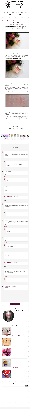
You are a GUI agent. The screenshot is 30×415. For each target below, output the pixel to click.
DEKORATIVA (17, 12)
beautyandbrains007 (7, 286)
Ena (5, 171)
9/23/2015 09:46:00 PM (10, 237)
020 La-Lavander (21, 53)
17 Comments (21, 24)
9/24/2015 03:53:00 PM (15, 245)
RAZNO (14, 14)
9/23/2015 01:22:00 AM (10, 186)
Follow (3, 396)
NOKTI (22, 12)
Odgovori (5, 159)
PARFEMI (26, 12)
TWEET (13, 128)
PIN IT (21, 128)
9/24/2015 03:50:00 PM (15, 196)
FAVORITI (10, 14)
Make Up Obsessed (9, 24)
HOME (4, 12)
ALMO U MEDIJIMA (19, 14)
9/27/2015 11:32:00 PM (13, 286)
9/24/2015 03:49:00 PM (15, 161)
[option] (5, 137)
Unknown (6, 237)
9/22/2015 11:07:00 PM (8, 171)
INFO (7, 12)
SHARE (10, 128)
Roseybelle (6, 220)
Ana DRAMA (6, 252)
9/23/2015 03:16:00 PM (10, 220)
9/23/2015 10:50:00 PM (10, 252)
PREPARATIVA (12, 12)
